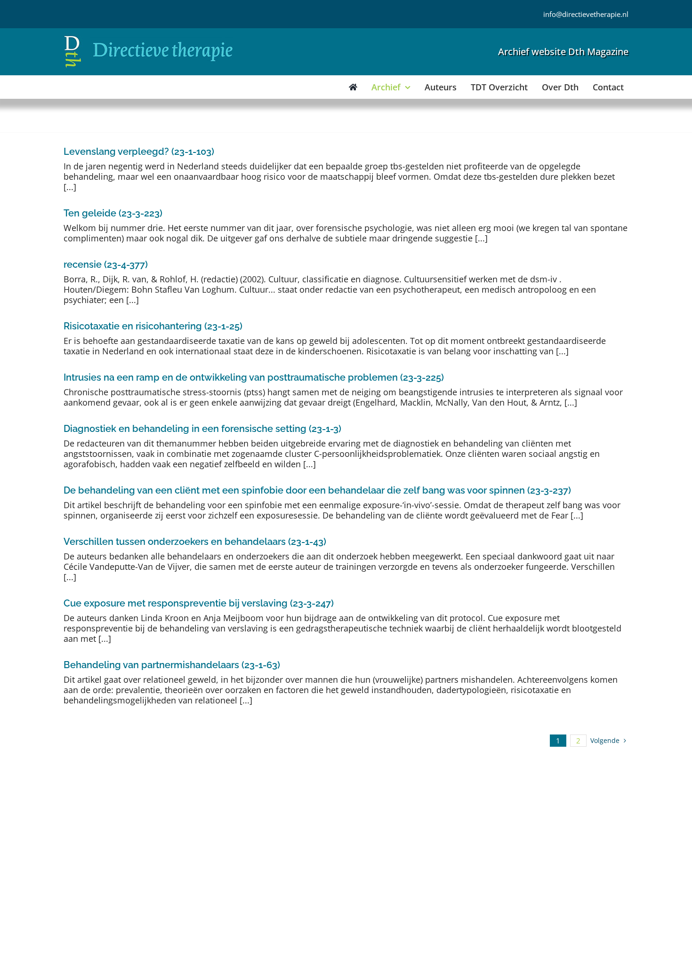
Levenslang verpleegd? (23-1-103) (139, 151)
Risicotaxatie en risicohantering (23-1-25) (153, 326)
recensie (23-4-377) (106, 264)
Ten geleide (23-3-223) (113, 213)
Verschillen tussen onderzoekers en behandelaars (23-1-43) (195, 541)
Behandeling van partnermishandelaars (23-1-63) (172, 665)
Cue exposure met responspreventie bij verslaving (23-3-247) (199, 603)
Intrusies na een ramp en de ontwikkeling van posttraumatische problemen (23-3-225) (254, 377)
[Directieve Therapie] (148, 37)
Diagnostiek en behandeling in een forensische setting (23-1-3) (202, 428)
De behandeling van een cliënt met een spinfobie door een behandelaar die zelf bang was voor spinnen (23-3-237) (317, 490)
